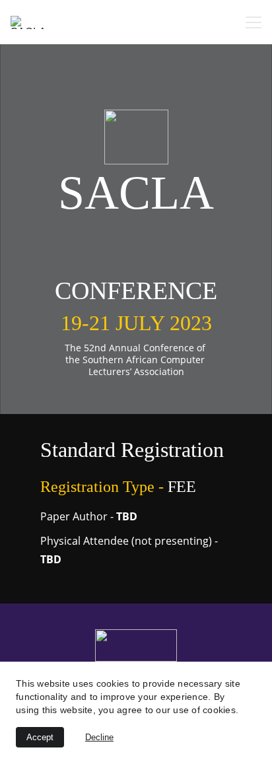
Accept (39, 737)
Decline (99, 737)
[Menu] (253, 22)
